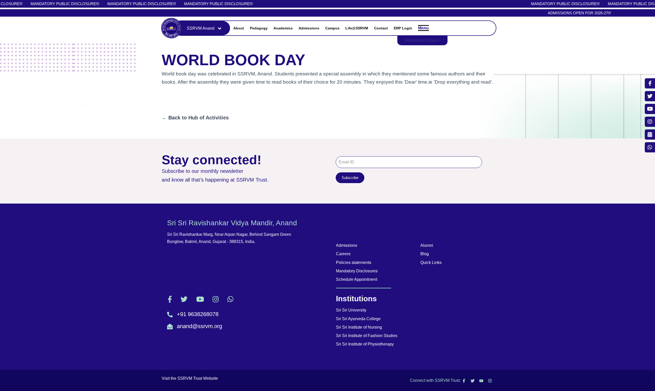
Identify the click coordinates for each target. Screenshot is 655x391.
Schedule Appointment (356, 279)
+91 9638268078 (198, 314)
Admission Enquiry (422, 40)
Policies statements (353, 262)
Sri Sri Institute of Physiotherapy (365, 344)
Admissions (309, 28)
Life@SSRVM (356, 28)
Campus (332, 28)
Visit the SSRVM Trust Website (190, 378)
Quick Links (431, 262)
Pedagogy (259, 28)
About (238, 28)
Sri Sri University (351, 310)
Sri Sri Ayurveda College (358, 319)
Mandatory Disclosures (357, 271)
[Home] (171, 28)
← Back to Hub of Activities (195, 117)
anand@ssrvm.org (199, 326)
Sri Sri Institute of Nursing (359, 327)
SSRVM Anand (200, 28)
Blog (424, 254)
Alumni (426, 245)
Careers (343, 254)
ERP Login (403, 28)
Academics (283, 28)
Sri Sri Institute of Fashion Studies (366, 335)
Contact (381, 28)
